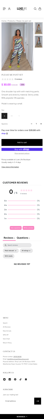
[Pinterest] (15, 379)
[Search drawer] (35, 8)
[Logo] (22, 9)
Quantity (4, 124)
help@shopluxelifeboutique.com (18, 359)
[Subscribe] (37, 401)
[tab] (23, 238)
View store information (10, 167)
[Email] (26, 379)
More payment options (22, 153)
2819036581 (17, 356)
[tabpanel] (22, 267)
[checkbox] (8, 256)
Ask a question (16, 228)
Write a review (28, 228)
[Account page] (9, 8)
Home (4, 21)
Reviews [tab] (9, 237)
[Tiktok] (20, 379)
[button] (22, 416)
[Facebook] (9, 379)
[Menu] (4, 9)
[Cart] (39, 8)
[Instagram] (4, 379)
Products (11, 21)
